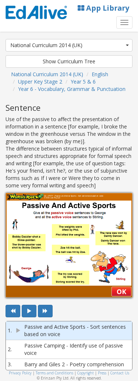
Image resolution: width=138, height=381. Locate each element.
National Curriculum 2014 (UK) (46, 45)
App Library (106, 8)
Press (102, 372)
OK (121, 291)
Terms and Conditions (54, 372)
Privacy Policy (20, 372)
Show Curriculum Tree (69, 61)
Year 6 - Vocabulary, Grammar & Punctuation (71, 88)
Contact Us (119, 372)
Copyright (85, 372)
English (100, 74)
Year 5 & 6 (83, 81)
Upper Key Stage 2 (40, 81)
